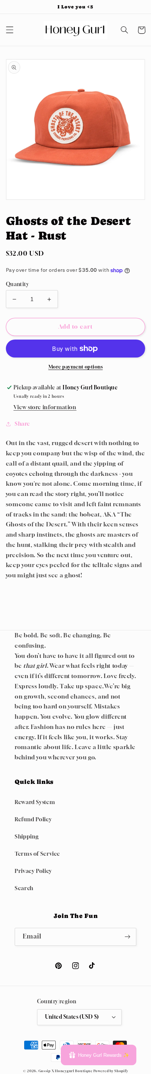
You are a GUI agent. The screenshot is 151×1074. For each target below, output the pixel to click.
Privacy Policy (33, 871)
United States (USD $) (72, 1017)
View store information (45, 407)
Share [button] (22, 424)
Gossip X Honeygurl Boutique (66, 1071)
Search (24, 888)
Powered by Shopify (110, 1071)
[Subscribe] (127, 937)
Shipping (27, 836)
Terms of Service (37, 854)
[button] (9, 30)
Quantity (17, 284)
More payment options (75, 367)
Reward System (35, 802)
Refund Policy (33, 819)
